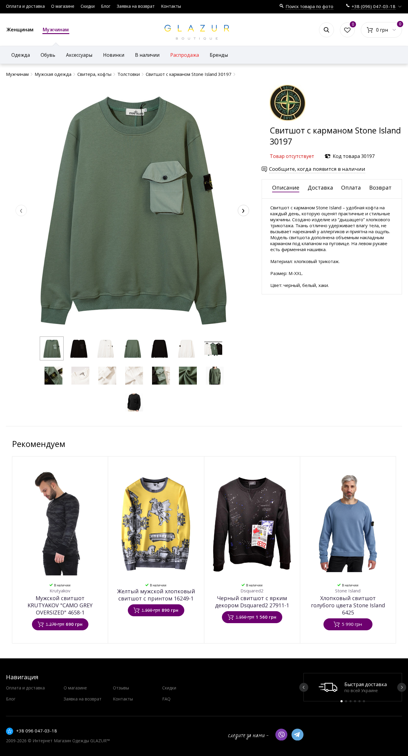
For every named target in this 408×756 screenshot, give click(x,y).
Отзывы (121, 688)
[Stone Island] (288, 122)
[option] (353, 687)
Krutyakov (60, 591)
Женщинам (20, 29)
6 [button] (364, 701)
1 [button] (341, 701)
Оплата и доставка (25, 6)
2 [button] (346, 701)
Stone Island (348, 591)
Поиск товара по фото (309, 6)
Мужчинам (56, 29)
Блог (106, 6)
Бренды (219, 55)
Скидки (88, 6)
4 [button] (355, 701)
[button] (52, 348)
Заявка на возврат (136, 6)
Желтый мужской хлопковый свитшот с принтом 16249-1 (156, 595)
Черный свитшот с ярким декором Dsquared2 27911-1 (252, 601)
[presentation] (21, 210)
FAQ (166, 699)
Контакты (171, 6)
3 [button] (350, 701)
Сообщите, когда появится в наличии (317, 168)
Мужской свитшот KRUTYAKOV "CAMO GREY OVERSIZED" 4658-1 (60, 605)
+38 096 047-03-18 (36, 731)
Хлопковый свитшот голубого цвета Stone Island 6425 (348, 605)
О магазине (62, 6)
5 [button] (359, 701)
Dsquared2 (251, 591)
